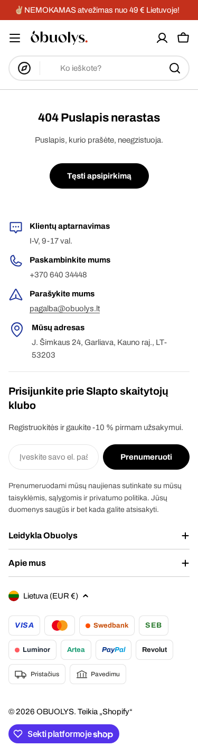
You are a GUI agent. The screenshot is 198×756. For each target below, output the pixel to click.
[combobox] (99, 68)
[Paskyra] (162, 38)
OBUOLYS (55, 711)
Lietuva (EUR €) (50, 596)
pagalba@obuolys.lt (65, 308)
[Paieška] (174, 68)
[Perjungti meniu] (14, 38)
